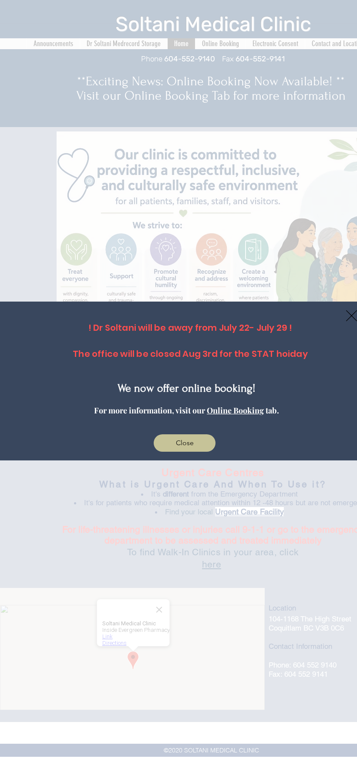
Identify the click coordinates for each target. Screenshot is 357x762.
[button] (185, 443)
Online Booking (235, 410)
